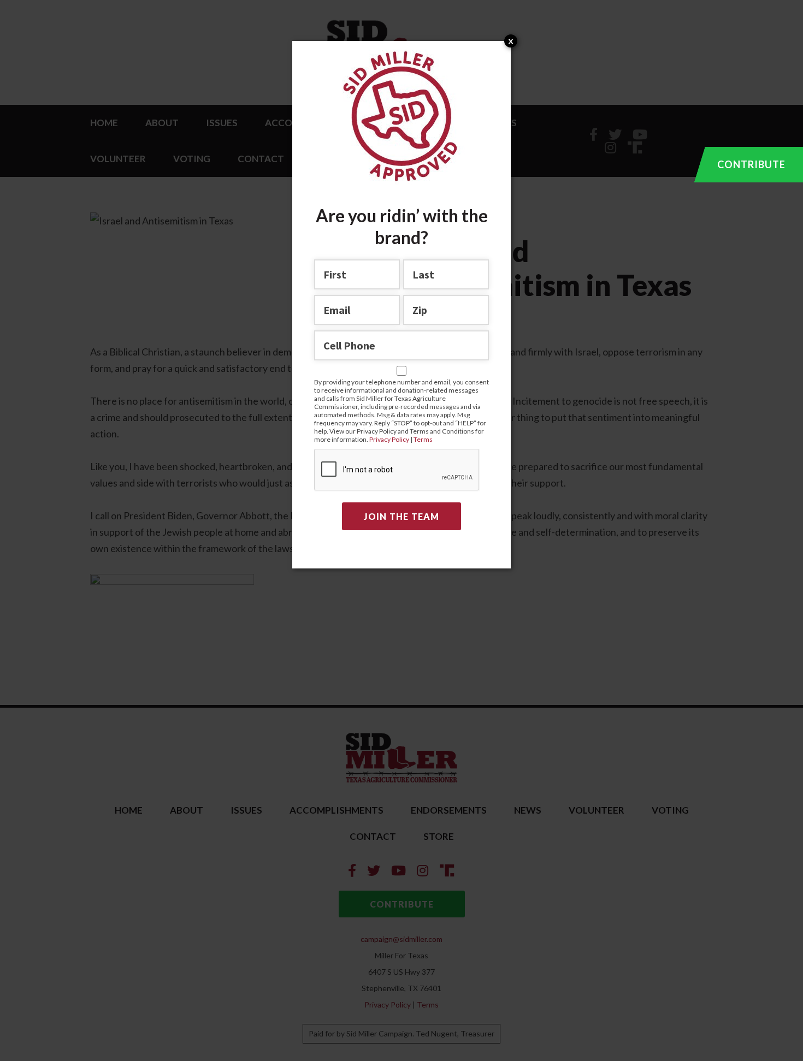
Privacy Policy (389, 439)
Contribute (751, 164)
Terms (423, 439)
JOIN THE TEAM (401, 516)
